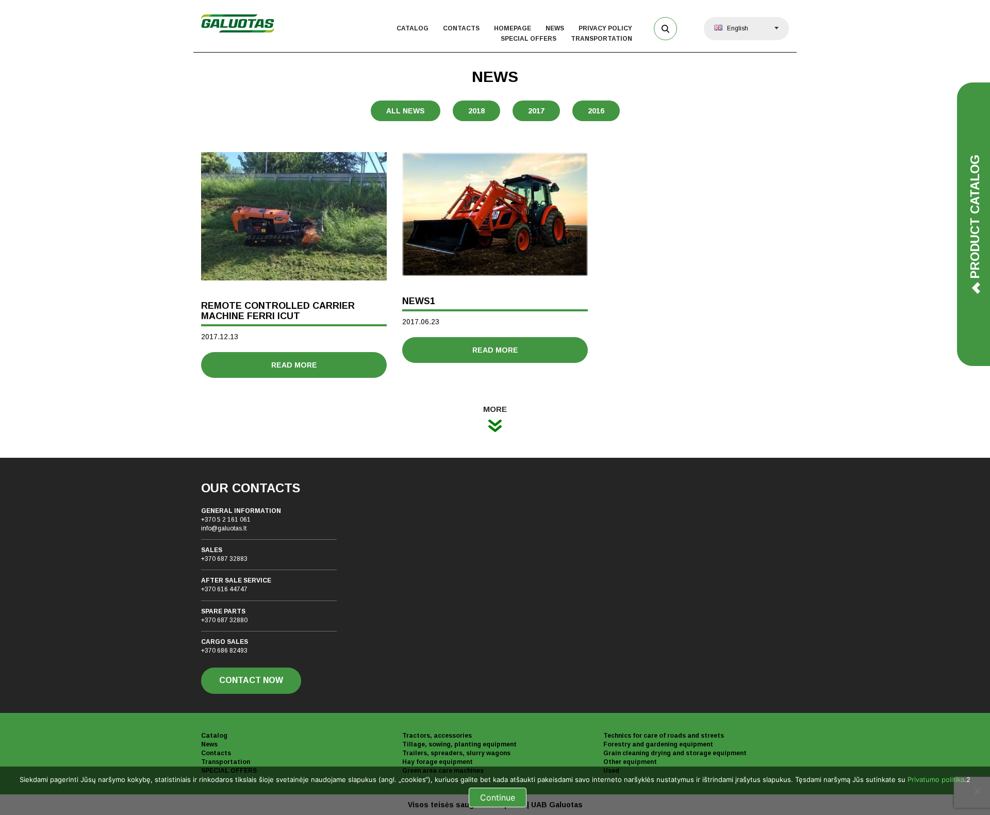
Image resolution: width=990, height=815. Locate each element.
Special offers (528, 38)
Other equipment (630, 762)
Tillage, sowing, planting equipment (459, 744)
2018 (476, 111)
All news (405, 111)
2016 (596, 111)
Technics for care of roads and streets (663, 735)
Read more (294, 365)
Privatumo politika (936, 779)
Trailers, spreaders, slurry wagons (456, 753)
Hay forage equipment (437, 762)
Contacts (461, 28)
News (555, 28)
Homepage (512, 28)
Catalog (412, 28)
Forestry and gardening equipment (658, 744)
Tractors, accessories (437, 735)
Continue (497, 797)
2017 (536, 111)
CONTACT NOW (251, 680)
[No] (977, 791)
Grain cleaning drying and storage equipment (675, 753)
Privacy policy (605, 28)
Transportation (601, 38)
